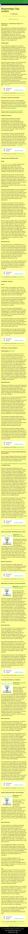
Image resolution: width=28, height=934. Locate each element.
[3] (12, 19)
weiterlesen (7, 84)
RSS (24, 525)
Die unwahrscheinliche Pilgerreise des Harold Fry (13, 463)
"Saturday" (3, 288)
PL (23, 93)
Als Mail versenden (18, 90)
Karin (2, 93)
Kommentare (19, 93)
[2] (11, 19)
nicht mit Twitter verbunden (4, 150)
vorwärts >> (16, 19)
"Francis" (12, 351)
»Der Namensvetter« (7, 164)
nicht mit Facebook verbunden (4, 88)
